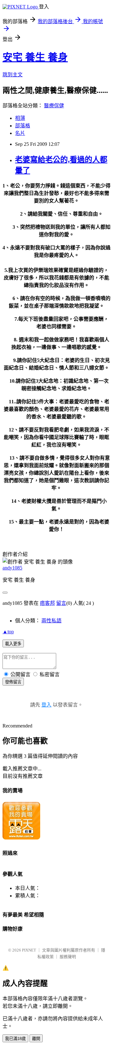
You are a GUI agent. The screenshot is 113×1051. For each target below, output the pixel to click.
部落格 (22, 125)
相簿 (20, 118)
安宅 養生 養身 (35, 57)
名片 (20, 133)
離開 (36, 1038)
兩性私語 (51, 620)
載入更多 (13, 643)
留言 (61, 603)
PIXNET (29, 950)
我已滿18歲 (15, 1038)
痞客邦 (47, 603)
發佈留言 (13, 682)
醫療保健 (54, 105)
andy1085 (12, 567)
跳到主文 (13, 74)
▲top (8, 631)
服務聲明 (68, 956)
